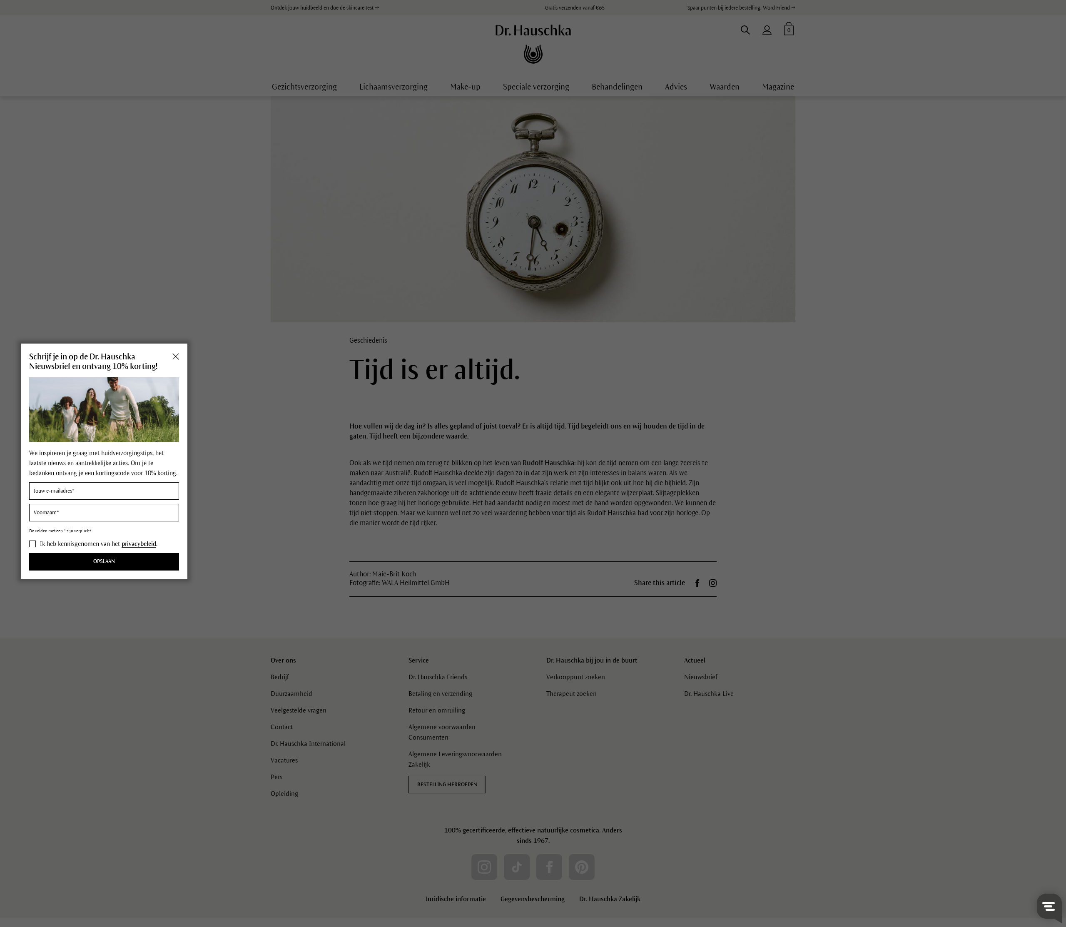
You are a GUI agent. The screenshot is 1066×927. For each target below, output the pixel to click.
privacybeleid (139, 544)
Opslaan (104, 562)
